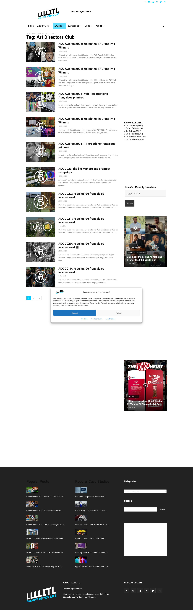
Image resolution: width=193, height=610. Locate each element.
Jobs (87, 26)
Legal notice (110, 319)
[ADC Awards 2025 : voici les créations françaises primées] (40, 102)
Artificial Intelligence (137, 253)
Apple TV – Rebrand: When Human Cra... (92, 566)
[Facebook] (145, 1)
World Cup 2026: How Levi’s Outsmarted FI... (45, 538)
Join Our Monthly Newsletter (141, 187)
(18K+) (134, 125)
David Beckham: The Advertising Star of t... (44, 566)
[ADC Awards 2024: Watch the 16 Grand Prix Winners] (40, 127)
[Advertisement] (143, 78)
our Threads (90, 597)
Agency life (43, 26)
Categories (73, 26)
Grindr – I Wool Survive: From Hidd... (90, 538)
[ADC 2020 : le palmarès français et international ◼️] (40, 252)
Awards (58, 26)
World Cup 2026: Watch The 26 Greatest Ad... (45, 552)
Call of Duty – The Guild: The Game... (90, 510)
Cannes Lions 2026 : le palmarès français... (44, 510)
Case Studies (133, 397)
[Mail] (157, 1)
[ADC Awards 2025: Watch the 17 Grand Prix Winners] (40, 77)
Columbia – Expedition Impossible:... (90, 496)
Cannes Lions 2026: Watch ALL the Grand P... (45, 496)
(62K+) (135, 139)
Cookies (84, 319)
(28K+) (134, 128)
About (99, 26)
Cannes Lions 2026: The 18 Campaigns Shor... (45, 524)
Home (31, 26)
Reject (118, 312)
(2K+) (134, 133)
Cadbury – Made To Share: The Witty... (91, 552)
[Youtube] (165, 1)
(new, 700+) (136, 136)
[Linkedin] (153, 1)
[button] (163, 26)
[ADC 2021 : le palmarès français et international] (40, 227)
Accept (75, 312)
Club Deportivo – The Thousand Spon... (91, 524)
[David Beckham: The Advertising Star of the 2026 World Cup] (145, 242)
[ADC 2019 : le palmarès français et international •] (40, 277)
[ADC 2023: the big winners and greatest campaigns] (40, 177)
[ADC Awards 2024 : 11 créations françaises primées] (40, 152)
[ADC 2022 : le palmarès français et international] (40, 202)
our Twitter (76, 597)
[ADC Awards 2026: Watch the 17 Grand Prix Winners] (40, 52)
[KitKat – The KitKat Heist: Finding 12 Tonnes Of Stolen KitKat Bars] (145, 386)
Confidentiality (96, 319)
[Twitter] (161, 1)
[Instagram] (149, 1)
